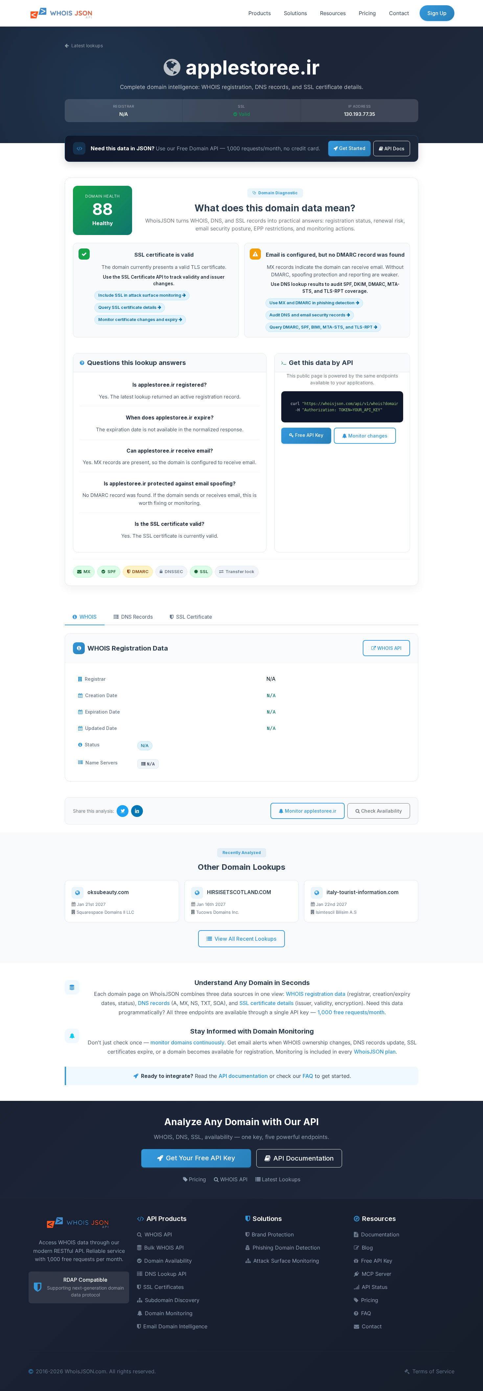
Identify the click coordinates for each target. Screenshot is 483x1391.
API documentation (243, 1076)
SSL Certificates (163, 1287)
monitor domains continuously (187, 1042)
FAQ (308, 1076)
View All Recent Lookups (245, 938)
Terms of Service (433, 1371)
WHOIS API (389, 648)
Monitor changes (367, 436)
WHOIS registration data (315, 994)
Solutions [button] (295, 13)
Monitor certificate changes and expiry (137, 319)
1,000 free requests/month (350, 1012)
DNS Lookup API (165, 1274)
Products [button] (259, 13)
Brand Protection (273, 1234)
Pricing (367, 13)
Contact (399, 13)
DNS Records (137, 617)
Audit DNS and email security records (307, 314)
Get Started (352, 148)
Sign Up (437, 13)
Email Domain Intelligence (175, 1326)
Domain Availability (168, 1260)
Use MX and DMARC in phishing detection (312, 302)
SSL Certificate (194, 617)
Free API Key (309, 435)
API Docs (394, 148)
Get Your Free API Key (200, 1158)
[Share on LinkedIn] (137, 811)
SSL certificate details (266, 1003)
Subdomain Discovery (172, 1300)
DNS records (154, 1003)
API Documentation (303, 1158)
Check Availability (381, 811)
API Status (374, 1287)
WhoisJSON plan (375, 1051)
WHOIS (88, 617)
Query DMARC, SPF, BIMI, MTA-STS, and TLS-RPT (321, 327)
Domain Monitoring (169, 1313)
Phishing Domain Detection (286, 1247)
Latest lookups (87, 45)
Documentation (380, 1234)
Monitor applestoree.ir (310, 811)
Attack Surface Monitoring (286, 1260)
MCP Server (376, 1274)
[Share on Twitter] (122, 811)
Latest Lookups (281, 1179)
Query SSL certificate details (127, 307)
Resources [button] (333, 13)
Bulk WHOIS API (164, 1247)
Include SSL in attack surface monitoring (139, 295)
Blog (367, 1247)
